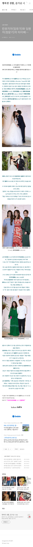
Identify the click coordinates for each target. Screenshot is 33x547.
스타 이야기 (7, 456)
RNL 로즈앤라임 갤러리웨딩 (11, 425)
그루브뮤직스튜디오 (10, 438)
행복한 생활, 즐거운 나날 (14, 3)
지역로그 (13, 10)
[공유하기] (8, 449)
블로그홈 (4, 10)
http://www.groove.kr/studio (12, 435)
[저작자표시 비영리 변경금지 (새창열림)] (22, 449)
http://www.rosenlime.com (12, 423)
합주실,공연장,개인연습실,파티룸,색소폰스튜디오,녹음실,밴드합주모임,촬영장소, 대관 (16, 441)
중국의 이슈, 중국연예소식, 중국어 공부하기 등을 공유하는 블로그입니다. (12, 517)
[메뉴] (29, 3)
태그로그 (22, 10)
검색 (26, 3)
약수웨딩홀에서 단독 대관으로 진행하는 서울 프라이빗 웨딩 (11, 428)
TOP (29, 541)
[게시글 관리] (10, 449)
